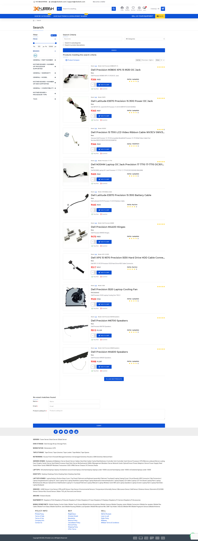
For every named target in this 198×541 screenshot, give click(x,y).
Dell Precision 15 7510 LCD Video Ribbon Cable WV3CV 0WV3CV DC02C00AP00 (128, 132)
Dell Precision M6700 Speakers (109, 320)
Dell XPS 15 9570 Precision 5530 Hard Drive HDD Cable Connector (128, 257)
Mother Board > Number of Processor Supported (43, 66)
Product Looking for (39, 411)
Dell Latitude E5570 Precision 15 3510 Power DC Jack (122, 101)
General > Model (40, 77)
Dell (96, 66)
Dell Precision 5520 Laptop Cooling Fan (114, 289)
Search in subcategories (73, 43)
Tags (35, 99)
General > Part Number (43, 60)
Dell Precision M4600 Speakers (109, 351)
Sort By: (138, 60)
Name (35, 401)
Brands (36, 51)
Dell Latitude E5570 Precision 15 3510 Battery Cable (121, 195)
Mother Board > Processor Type (40, 94)
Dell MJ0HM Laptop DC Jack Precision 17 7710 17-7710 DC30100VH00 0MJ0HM (128, 164)
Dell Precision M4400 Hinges (108, 227)
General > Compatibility (43, 88)
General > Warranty (42, 73)
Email (35, 406)
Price (35, 39)
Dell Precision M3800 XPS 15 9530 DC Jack (116, 69)
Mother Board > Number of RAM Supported (43, 83)
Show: (158, 60)
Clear (54, 35)
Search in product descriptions (75, 45)
